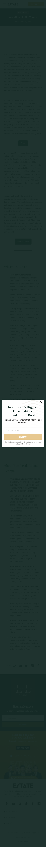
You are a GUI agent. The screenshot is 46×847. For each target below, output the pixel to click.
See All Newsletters (24, 444)
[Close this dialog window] (41, 402)
